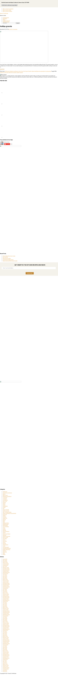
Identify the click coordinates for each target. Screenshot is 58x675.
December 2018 (6, 640)
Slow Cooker (5, 537)
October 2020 (6, 613)
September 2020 (6, 614)
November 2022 (6, 584)
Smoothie (5, 538)
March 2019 (5, 636)
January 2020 (6, 624)
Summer (4, 543)
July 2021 (5, 602)
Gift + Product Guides (7, 512)
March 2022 (5, 592)
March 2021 (5, 607)
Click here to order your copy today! (9, 5)
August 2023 (5, 573)
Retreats (4, 530)
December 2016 (6, 667)
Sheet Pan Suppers (6, 536)
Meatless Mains (6, 523)
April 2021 (5, 606)
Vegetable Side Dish (7, 548)
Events (4, 507)
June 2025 (5, 559)
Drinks (4, 504)
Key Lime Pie (5, 257)
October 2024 (6, 564)
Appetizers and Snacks (7, 492)
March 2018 (5, 650)
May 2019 (5, 634)
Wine (4, 553)
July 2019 (5, 631)
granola (14, 72)
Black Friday (5, 495)
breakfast (2, 72)
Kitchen (4, 519)
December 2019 (6, 625)
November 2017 (6, 655)
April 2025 (5, 561)
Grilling (4, 515)
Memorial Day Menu (7, 258)
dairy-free (6, 72)
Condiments (5, 500)
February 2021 (6, 608)
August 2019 (5, 630)
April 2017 (5, 662)
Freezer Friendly (28, 71)
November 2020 (6, 612)
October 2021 (6, 599)
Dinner (4, 503)
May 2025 (5, 560)
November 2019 (6, 626)
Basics (4, 494)
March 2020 (5, 621)
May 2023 (5, 577)
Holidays (4, 517)
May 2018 (5, 648)
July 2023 (5, 574)
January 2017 (5, 666)
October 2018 (6, 642)
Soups (4, 539)
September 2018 (6, 643)
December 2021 (6, 596)
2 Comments (14, 29)
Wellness (4, 550)
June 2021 (5, 603)
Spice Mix (5, 541)
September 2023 (6, 572)
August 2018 (5, 644)
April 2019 (5, 635)
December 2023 (6, 568)
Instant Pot (5, 518)
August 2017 (5, 659)
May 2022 (5, 590)
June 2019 (5, 632)
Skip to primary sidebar (7, 11)
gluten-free (10, 72)
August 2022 (5, 588)
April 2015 (5, 671)
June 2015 (5, 670)
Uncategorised (48, 71)
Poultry (4, 529)
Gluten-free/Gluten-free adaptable (38, 71)
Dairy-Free (21, 71)
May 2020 (5, 619)
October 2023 (6, 571)
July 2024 (5, 566)
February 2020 (6, 623)
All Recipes (7, 71)
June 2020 (5, 618)
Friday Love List (6, 511)
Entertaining (5, 506)
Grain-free (5, 514)
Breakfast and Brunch (14, 71)
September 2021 (6, 600)
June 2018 (5, 647)
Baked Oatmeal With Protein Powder (10, 260)
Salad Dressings (6, 531)
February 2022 (6, 594)
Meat (4, 521)
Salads (4, 532)
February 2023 (6, 580)
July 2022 (5, 589)
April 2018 (5, 649)
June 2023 (5, 576)
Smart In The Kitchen (4, 13)
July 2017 (5, 660)
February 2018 (6, 652)
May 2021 (5, 605)
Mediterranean (5, 524)
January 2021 (5, 609)
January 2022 (5, 595)
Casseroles (5, 497)
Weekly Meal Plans (6, 549)
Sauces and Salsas (6, 533)
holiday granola (20, 72)
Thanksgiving (5, 544)
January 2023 (5, 582)
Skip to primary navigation (8, 8)
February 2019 (6, 637)
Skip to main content (7, 10)
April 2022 (5, 591)
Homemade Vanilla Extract (8, 259)
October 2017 (6, 656)
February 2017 (6, 665)
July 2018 (5, 646)
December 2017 (6, 654)
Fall (24, 71)
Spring (4, 542)
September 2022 (6, 586)
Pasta (4, 527)
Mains (4, 520)
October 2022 (6, 585)
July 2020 (5, 617)
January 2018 (5, 653)
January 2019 (5, 638)
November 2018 (6, 641)
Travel (4, 546)
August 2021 (5, 601)
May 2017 (5, 661)
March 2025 (5, 562)
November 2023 (6, 570)
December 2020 (6, 611)
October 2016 (6, 669)
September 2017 (6, 658)
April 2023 (5, 578)
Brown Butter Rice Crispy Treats (9, 256)
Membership (5, 525)
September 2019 (6, 629)
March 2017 (5, 664)
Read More (2, 69)
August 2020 (5, 615)
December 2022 (6, 583)
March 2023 (5, 579)
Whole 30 (5, 552)
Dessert (4, 502)
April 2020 (5, 620)
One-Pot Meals (6, 526)
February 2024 (6, 567)
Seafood (4, 535)
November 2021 (6, 597)
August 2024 (5, 565)
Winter (4, 554)
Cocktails (5, 498)
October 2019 (6, 627)
